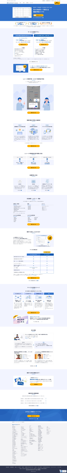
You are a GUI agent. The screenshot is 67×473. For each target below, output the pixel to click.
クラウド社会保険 (14, 457)
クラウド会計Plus (14, 429)
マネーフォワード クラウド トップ (10, 0)
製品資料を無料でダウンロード (33, 418)
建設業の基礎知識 (39, 439)
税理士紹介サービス (31, 429)
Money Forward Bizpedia (41, 428)
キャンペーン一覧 (48, 428)
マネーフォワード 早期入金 (23, 447)
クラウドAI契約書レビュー (23, 433)
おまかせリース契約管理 (23, 429)
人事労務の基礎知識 (40, 432)
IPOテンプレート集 (40, 449)
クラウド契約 (22, 432)
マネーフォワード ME (49, 430)
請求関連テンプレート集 (40, 444)
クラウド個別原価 (14, 444)
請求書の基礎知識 (39, 433)
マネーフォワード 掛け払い (14, 448)
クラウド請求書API (31, 443)
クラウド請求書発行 (15, 436)
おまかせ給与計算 (22, 430)
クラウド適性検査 (14, 463)
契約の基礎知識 (39, 434)
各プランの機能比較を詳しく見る (33, 280)
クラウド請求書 (15, 434)
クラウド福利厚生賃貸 (14, 460)
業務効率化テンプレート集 (40, 450)
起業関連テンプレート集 (40, 448)
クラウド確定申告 (15, 432)
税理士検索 (30, 430)
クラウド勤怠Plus (15, 453)
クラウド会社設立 (22, 434)
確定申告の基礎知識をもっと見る (33, 405)
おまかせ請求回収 (22, 428)
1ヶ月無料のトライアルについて (34, 274)
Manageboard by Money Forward (24, 450)
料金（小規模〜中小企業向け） (32, 435)
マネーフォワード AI (23, 455)
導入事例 (30, 428)
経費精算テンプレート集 (40, 445)
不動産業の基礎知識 (40, 441)
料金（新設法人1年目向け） (32, 434)
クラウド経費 (13, 440)
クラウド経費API (31, 444)
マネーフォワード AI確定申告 (15, 433)
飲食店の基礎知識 (39, 438)
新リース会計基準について (23, 441)
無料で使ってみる (23, 44)
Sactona (24, 451)
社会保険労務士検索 (31, 431)
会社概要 (43, 0)
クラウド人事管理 (14, 451)
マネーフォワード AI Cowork (24, 454)
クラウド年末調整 (14, 456)
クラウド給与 (13, 455)
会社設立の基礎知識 (40, 435)
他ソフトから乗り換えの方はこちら (37, 17)
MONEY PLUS (48, 432)
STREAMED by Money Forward (24, 449)
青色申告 (27, 2)
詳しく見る (19, 190)
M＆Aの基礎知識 (39, 440)
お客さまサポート (53, 0)
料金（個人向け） (31, 433)
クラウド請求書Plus (14, 437)
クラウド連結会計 (14, 445)
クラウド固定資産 (14, 443)
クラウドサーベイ (14, 461)
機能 (23, 2)
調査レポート (48, 429)
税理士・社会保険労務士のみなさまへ (33, 441)
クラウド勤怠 (14, 452)
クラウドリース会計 (14, 430)
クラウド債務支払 (14, 441)
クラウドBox (14, 447)
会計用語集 (39, 429)
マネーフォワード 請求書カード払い (24, 446)
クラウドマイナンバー (14, 459)
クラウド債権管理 (14, 438)
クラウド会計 (13, 428)
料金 (20, 2)
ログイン (58, 0)
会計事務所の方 (48, 0)
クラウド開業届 (22, 435)
